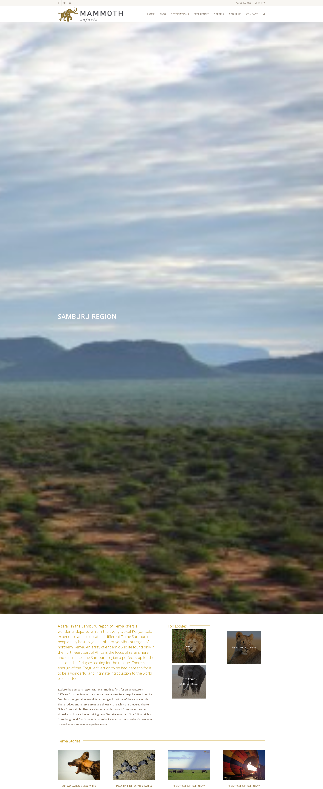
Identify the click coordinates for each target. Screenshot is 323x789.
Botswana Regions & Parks (79, 785)
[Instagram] (70, 3)
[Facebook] (58, 3)
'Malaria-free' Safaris (129, 785)
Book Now (260, 2)
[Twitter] (64, 3)
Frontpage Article (184, 785)
